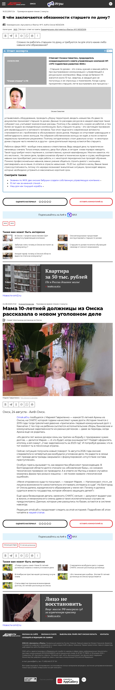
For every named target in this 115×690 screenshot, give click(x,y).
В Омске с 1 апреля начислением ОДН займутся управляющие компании (31, 237)
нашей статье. (37, 512)
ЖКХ (15, 29)
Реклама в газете (49, 634)
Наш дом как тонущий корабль (26, 186)
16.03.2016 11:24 (9, 11)
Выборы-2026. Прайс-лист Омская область (78, 634)
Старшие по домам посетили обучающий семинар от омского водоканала (88, 246)
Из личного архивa (29, 398)
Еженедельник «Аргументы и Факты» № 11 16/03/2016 (63, 29)
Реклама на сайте (30, 634)
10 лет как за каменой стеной (25, 183)
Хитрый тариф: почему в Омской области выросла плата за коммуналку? (33, 255)
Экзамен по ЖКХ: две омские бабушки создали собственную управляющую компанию (55, 180)
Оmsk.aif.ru (23, 417)
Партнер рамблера (46, 679)
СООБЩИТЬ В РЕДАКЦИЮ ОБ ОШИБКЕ (37, 637)
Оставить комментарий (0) (91, 202)
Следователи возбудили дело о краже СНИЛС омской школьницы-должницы (87, 566)
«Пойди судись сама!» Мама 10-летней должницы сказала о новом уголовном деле (34, 566)
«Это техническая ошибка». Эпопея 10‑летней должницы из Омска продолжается (89, 575)
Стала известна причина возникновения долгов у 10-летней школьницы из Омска (33, 584)
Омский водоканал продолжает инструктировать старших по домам (86, 237)
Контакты (104, 634)
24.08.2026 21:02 (9, 304)
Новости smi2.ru (12, 295)
